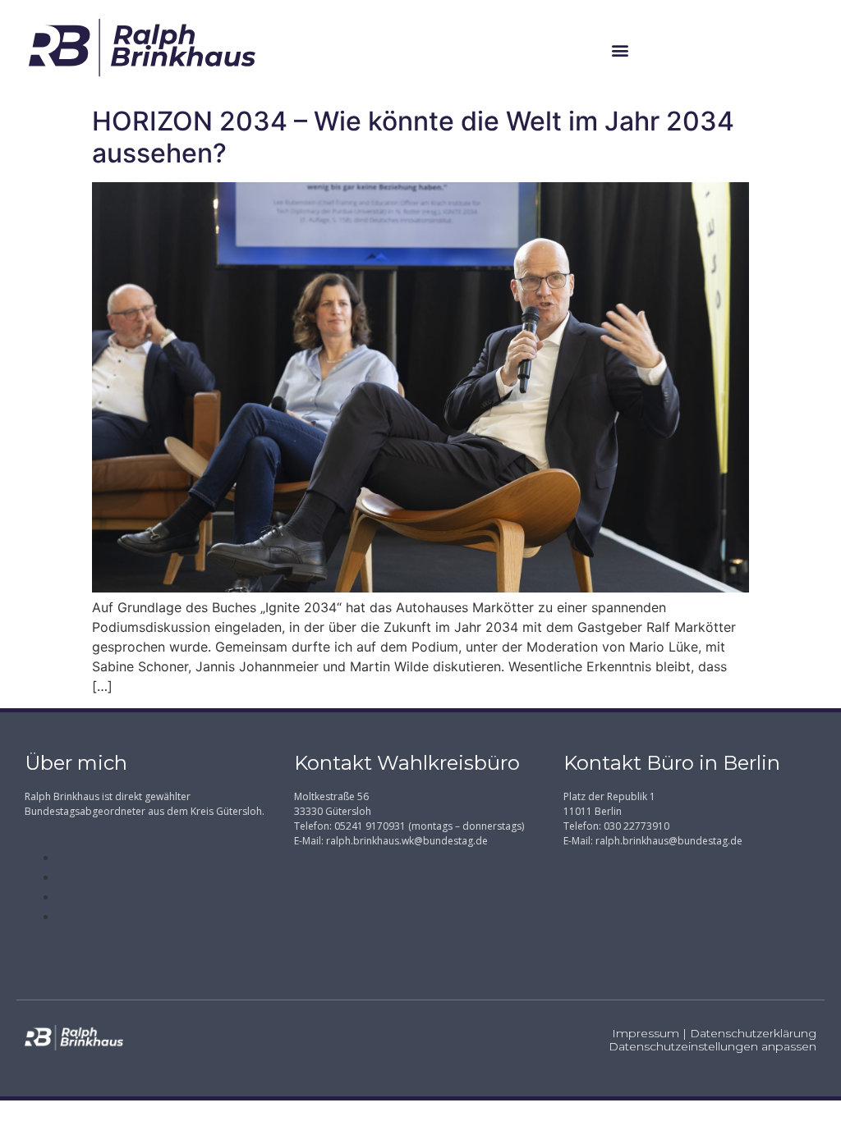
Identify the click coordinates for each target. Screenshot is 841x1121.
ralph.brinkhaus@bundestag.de (668, 841)
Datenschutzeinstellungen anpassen (712, 1046)
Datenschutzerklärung (753, 1033)
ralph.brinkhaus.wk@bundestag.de (407, 841)
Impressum (645, 1033)
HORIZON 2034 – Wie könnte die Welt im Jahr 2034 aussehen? (413, 136)
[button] (620, 49)
